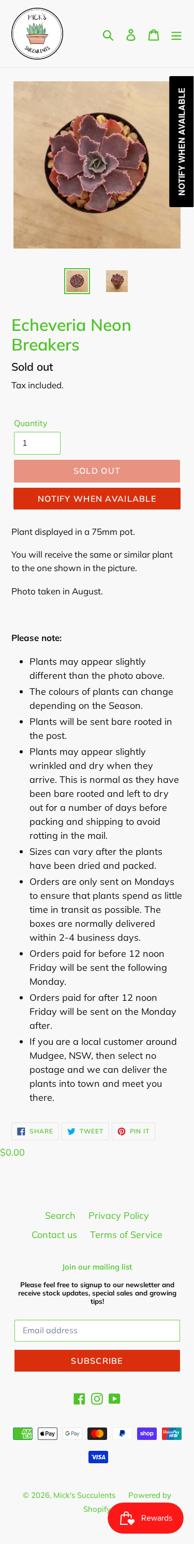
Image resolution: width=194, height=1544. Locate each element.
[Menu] (176, 34)
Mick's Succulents (84, 1495)
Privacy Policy (118, 1215)
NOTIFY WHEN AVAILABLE (97, 498)
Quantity (31, 423)
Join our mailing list (97, 1267)
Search (60, 1215)
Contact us (54, 1235)
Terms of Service (126, 1235)
